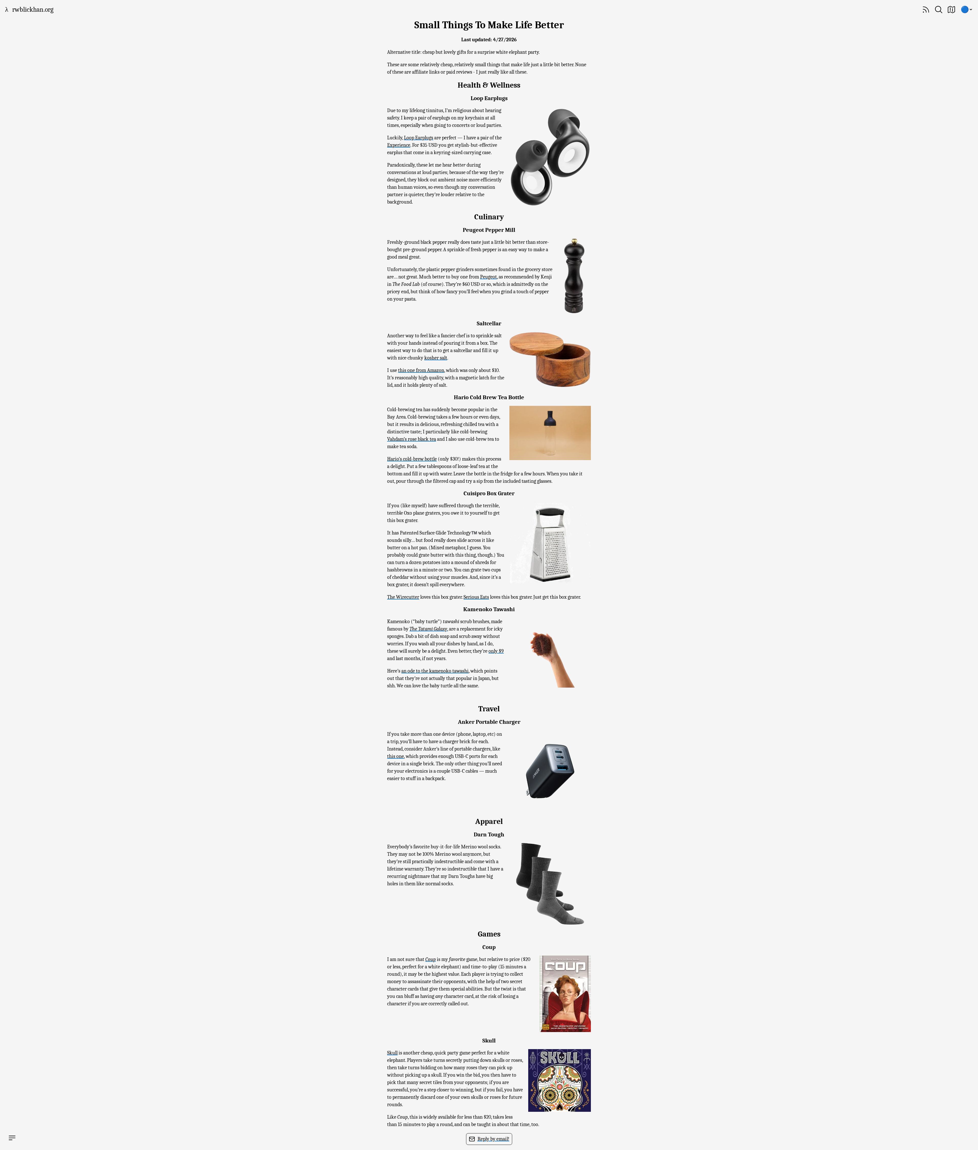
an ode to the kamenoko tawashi (435, 671)
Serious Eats (476, 597)
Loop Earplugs (418, 138)
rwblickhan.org (32, 10)
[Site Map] (951, 9)
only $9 (496, 651)
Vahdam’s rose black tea (411, 439)
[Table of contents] (12, 1137)
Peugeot (488, 277)
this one (395, 756)
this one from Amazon (421, 370)
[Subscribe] (925, 9)
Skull (392, 1053)
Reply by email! (493, 1139)
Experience (398, 145)
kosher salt (435, 358)
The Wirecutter (403, 597)
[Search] (938, 9)
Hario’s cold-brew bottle (412, 459)
